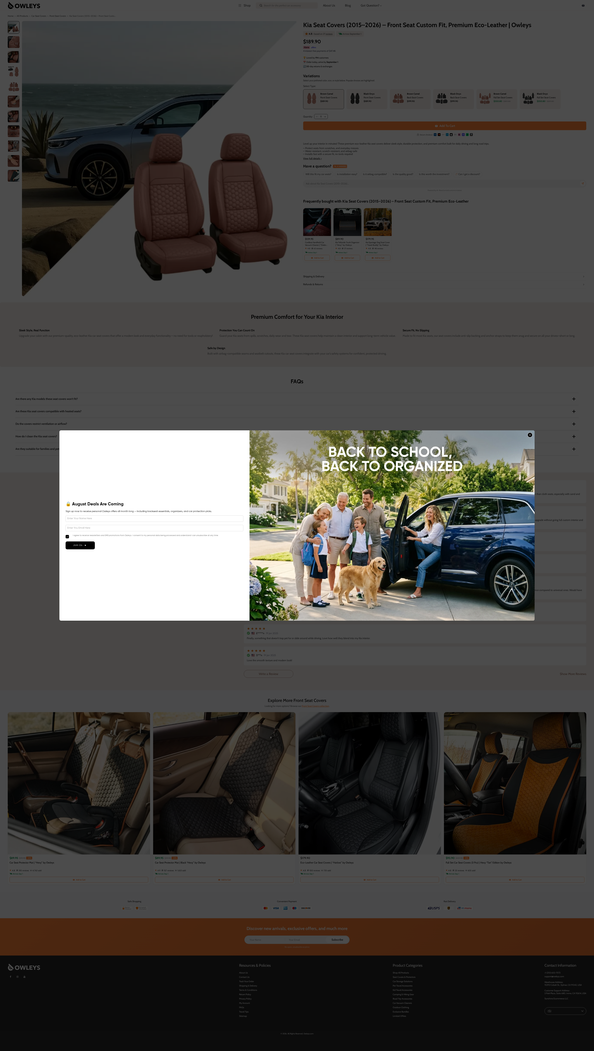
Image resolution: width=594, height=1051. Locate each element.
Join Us (77, 545)
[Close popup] (530, 435)
